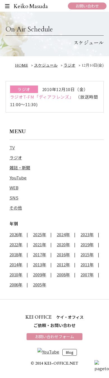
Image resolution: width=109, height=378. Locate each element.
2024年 (63, 234)
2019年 (87, 244)
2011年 (87, 264)
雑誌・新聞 (20, 167)
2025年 (39, 234)
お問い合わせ (87, 6)
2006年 (16, 284)
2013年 (39, 264)
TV (12, 147)
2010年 (16, 274)
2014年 (16, 264)
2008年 (63, 274)
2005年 (39, 284)
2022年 (16, 244)
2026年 (16, 234)
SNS (14, 198)
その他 (16, 208)
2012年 (63, 264)
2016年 (63, 254)
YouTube (18, 178)
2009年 (39, 274)
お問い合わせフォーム (54, 336)
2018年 (16, 254)
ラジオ (16, 157)
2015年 (87, 254)
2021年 (39, 244)
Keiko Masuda (31, 6)
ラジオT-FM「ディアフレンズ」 (42, 97)
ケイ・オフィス (54, 317)
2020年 (63, 244)
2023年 (87, 234)
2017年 (39, 254)
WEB (14, 188)
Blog (69, 352)
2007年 (87, 274)
